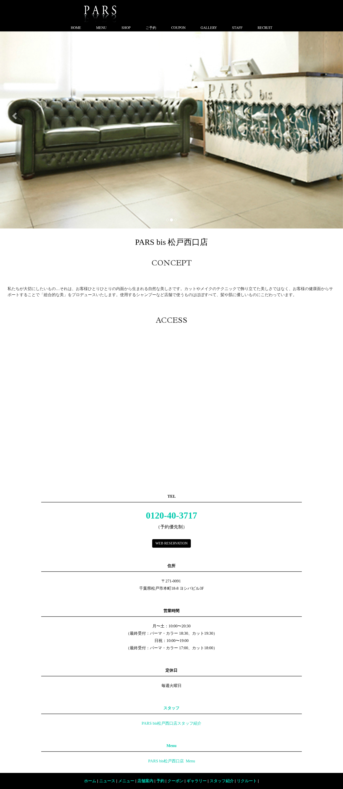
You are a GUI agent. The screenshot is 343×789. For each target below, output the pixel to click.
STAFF (237, 27)
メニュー (126, 781)
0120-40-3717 (171, 515)
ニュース (107, 781)
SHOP (126, 27)
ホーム (90, 781)
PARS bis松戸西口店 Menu (171, 761)
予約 (160, 781)
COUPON (178, 27)
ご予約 (151, 27)
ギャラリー (197, 781)
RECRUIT (265, 27)
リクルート (247, 781)
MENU (101, 27)
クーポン (175, 781)
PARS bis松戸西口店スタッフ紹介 (171, 723)
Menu (171, 746)
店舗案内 (145, 781)
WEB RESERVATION (171, 543)
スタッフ (171, 708)
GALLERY (209, 27)
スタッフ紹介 (222, 781)
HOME (76, 27)
